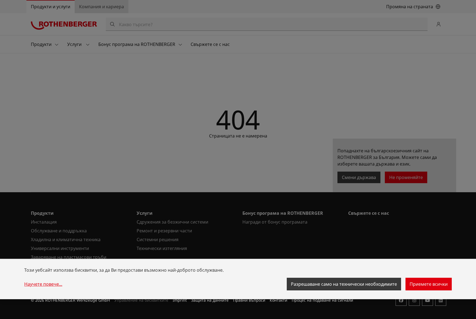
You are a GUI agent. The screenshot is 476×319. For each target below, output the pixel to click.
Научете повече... (43, 284)
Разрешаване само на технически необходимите (344, 284)
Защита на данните (210, 300)
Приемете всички (429, 284)
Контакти (278, 300)
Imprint (180, 300)
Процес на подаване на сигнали (322, 300)
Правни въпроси (249, 300)
